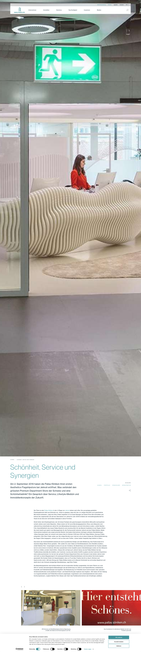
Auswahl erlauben (118, 641)
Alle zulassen (118, 637)
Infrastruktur (126, 485)
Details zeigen (87, 649)
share (130, 490)
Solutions (59, 10)
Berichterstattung (101, 4)
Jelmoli (99, 485)
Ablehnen (118, 646)
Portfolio (107, 485)
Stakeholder (116, 485)
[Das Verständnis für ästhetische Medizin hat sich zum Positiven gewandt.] (49, 608)
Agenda (115, 4)
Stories (109, 4)
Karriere (122, 4)
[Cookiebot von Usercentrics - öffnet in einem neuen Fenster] (19, 649)
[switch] (52, 649)
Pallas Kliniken (48, 510)
